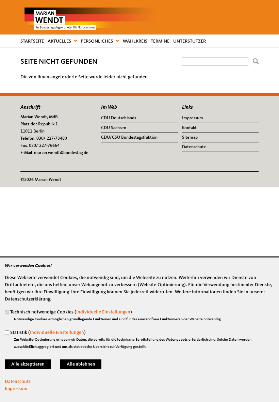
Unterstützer (189, 41)
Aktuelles (59, 41)
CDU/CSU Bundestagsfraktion (129, 137)
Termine (160, 41)
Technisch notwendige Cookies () (71, 312)
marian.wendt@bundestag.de (61, 153)
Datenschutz (194, 147)
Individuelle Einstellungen (103, 312)
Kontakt (189, 128)
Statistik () (48, 332)
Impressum (192, 118)
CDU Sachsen (113, 128)
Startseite (32, 41)
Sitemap (190, 137)
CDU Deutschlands (118, 118)
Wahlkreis (135, 41)
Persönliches (97, 41)
